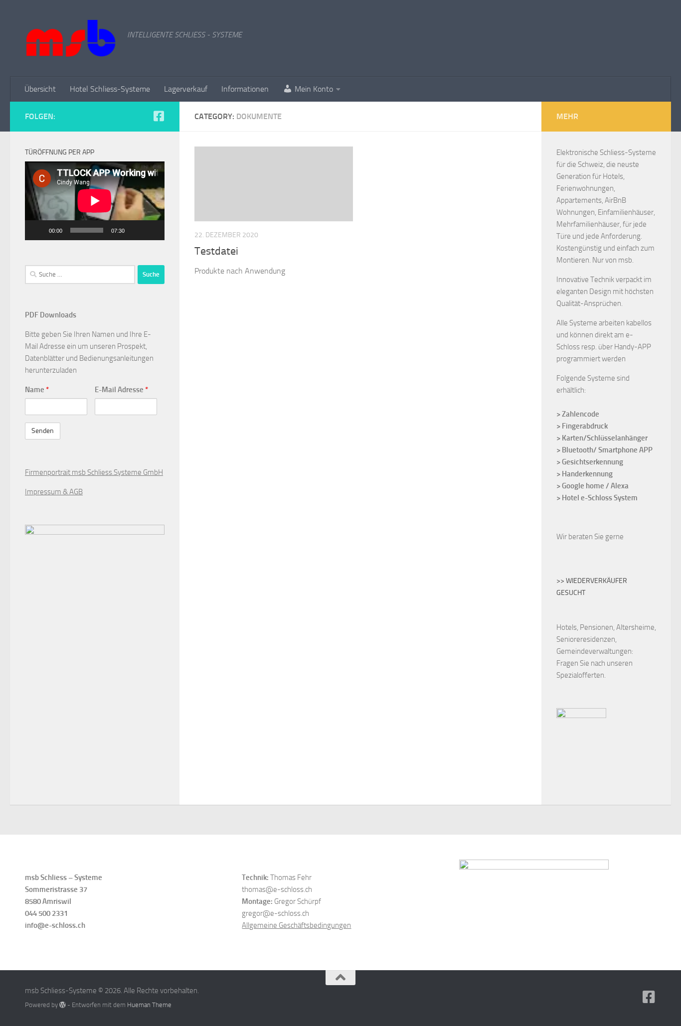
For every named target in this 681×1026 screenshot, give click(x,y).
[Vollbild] (152, 230)
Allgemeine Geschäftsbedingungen (296, 925)
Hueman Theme (149, 1005)
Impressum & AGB (54, 491)
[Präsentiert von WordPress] (62, 1005)
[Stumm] (136, 230)
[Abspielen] (38, 230)
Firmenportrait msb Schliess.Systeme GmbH (94, 472)
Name (37, 389)
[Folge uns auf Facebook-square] (159, 116)
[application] (95, 200)
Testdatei (216, 251)
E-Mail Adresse (121, 389)
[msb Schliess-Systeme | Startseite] (71, 38)
